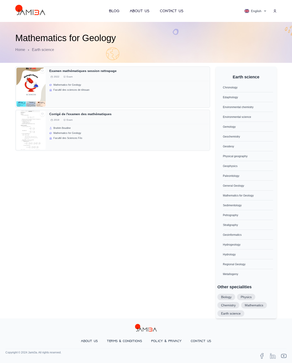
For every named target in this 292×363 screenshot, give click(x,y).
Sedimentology (232, 205)
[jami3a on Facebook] (262, 356)
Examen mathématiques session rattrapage (83, 71)
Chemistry (228, 305)
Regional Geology (234, 264)
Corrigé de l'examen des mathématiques (80, 114)
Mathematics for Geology (238, 195)
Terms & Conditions (124, 341)
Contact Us (171, 10)
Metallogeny (230, 274)
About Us (139, 10)
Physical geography (235, 156)
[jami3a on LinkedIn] (273, 356)
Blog (114, 10)
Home (20, 50)
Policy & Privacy (166, 341)
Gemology (229, 126)
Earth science (231, 313)
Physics (246, 297)
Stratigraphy (230, 225)
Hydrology (229, 254)
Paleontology (231, 176)
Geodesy (228, 146)
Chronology (230, 87)
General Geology (233, 185)
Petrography (230, 215)
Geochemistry (231, 136)
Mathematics (254, 305)
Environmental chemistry (238, 107)
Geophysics (230, 166)
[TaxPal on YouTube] (284, 356)
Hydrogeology (231, 244)
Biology (226, 297)
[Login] (275, 11)
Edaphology (230, 97)
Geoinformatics (232, 234)
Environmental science (237, 117)
